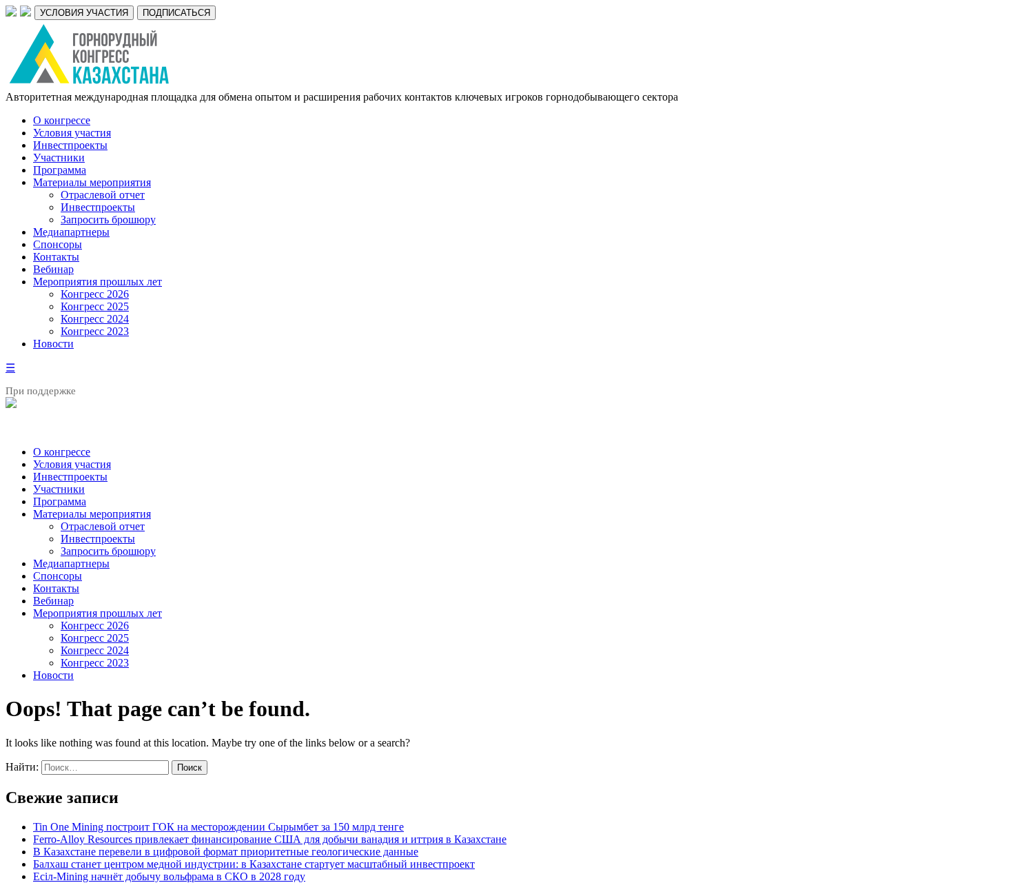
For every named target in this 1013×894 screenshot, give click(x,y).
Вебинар (53, 269)
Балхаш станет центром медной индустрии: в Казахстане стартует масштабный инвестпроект (254, 864)
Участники (59, 157)
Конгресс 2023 (95, 331)
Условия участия (72, 133)
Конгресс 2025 (95, 306)
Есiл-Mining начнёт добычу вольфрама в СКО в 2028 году (169, 876)
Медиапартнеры (71, 232)
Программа (59, 170)
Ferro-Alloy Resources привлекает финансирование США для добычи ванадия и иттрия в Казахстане (269, 839)
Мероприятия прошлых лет (97, 281)
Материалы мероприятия (92, 182)
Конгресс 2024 (95, 319)
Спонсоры (57, 244)
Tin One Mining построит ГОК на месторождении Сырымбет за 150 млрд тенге (218, 827)
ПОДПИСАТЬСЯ (176, 13)
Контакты (56, 257)
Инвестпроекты (70, 145)
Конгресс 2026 (95, 294)
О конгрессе (61, 120)
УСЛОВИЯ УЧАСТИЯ (84, 13)
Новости (53, 343)
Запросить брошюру (108, 219)
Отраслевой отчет (103, 195)
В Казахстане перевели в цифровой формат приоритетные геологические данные (225, 851)
